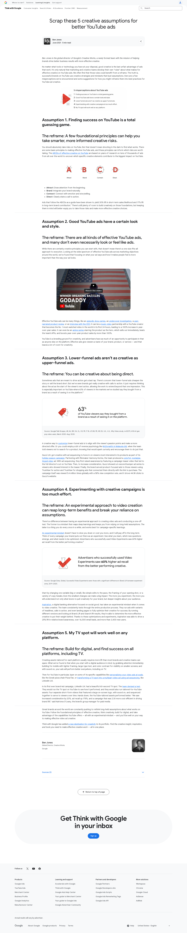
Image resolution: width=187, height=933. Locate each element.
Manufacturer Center (24, 905)
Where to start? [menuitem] (18, 3)
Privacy (62, 926)
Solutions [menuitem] (29, 3)
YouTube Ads (20, 888)
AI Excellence (58, 8)
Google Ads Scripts (104, 892)
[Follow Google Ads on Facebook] (39, 868)
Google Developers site (106, 888)
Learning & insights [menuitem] (42, 3)
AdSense (139, 896)
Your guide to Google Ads (66, 901)
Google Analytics (22, 901)
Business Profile (21, 896)
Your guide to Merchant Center (68, 896)
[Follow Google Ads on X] (27, 868)
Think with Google (62, 888)
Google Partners (103, 884)
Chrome (139, 888)
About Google (34, 926)
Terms (70, 926)
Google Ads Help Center (65, 892)
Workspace (140, 884)
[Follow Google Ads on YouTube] (33, 868)
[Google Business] (5, 2)
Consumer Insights (31, 8)
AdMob (139, 901)
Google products (49, 926)
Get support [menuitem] (57, 3)
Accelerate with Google (65, 884)
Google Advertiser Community (68, 905)
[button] (141, 41)
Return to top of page (95, 792)
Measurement (82, 8)
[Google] (19, 925)
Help (132, 926)
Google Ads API (102, 901)
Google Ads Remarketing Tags (108, 896)
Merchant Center (22, 892)
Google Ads (20, 884)
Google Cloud (142, 892)
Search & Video (45, 8)
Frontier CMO (70, 8)
